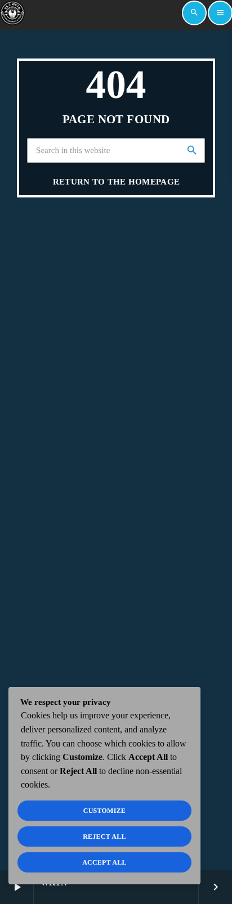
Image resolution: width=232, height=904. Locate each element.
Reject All (104, 836)
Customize (104, 811)
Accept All (104, 862)
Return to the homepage (116, 181)
